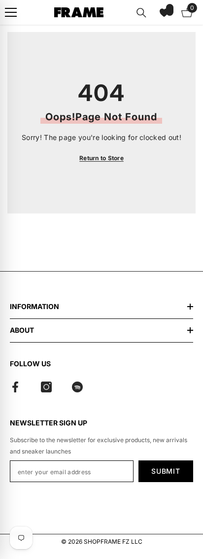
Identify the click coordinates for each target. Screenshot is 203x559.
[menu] (11, 12)
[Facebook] (15, 387)
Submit (165, 471)
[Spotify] (77, 387)
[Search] (141, 13)
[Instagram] (46, 387)
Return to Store (101, 158)
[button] (164, 12)
